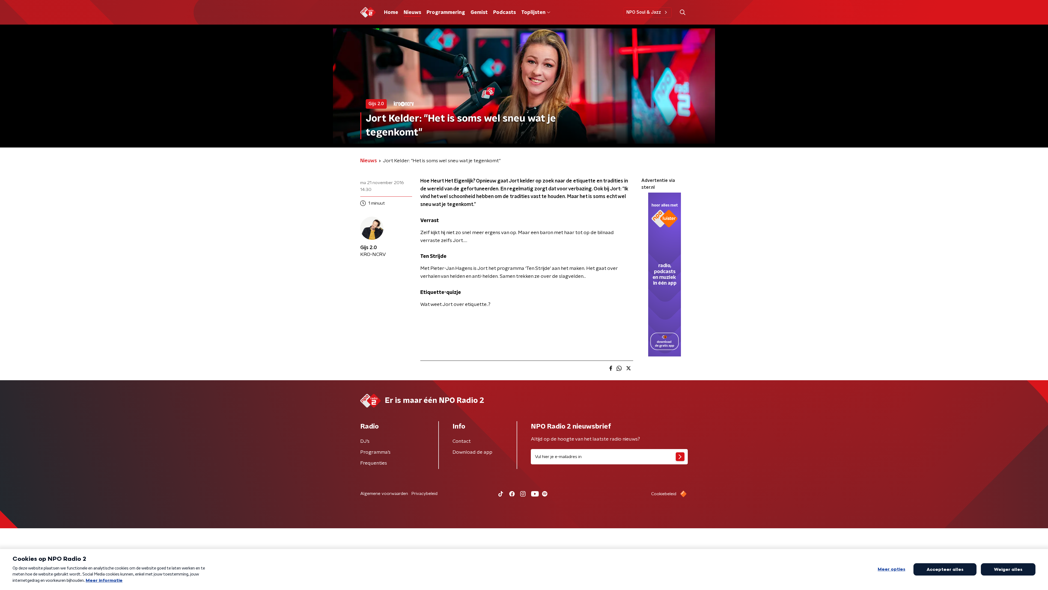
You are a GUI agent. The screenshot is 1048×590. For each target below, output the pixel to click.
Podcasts (504, 12)
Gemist (479, 12)
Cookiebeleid (663, 494)
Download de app (472, 452)
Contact (461, 441)
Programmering (446, 12)
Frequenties (373, 463)
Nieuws (412, 12)
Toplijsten (533, 12)
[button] (682, 12)
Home (391, 12)
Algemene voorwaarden (384, 493)
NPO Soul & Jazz (643, 12)
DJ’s (365, 441)
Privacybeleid (424, 493)
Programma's (375, 452)
